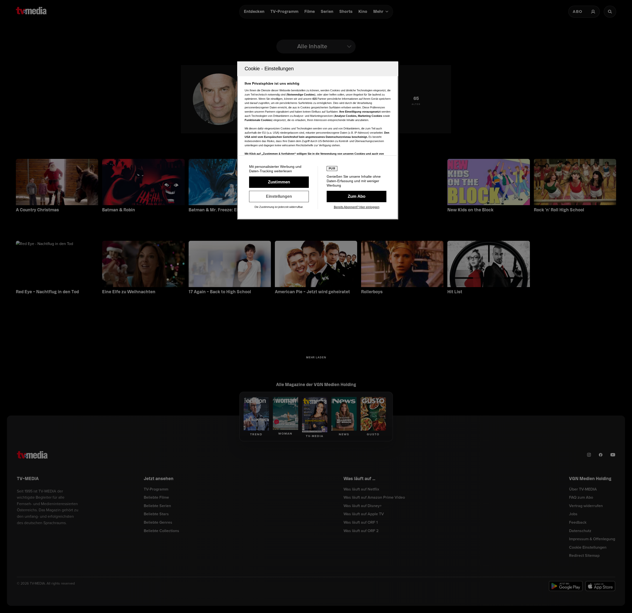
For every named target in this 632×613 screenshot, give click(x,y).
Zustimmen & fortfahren (279, 182)
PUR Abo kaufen (356, 196)
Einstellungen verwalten (279, 196)
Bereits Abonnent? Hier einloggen (356, 207)
